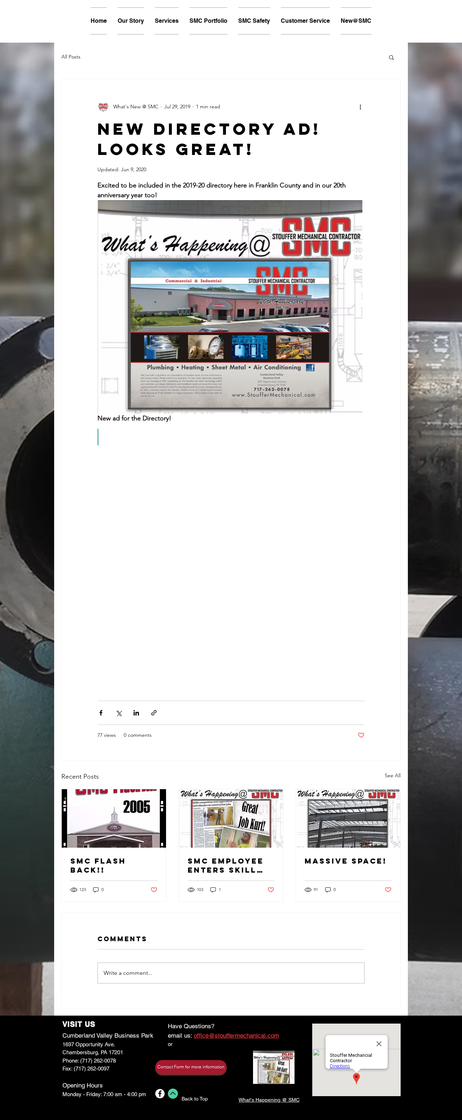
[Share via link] (154, 712)
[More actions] (360, 106)
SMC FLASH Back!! (98, 865)
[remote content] (231, 555)
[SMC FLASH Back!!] (114, 818)
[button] (391, 57)
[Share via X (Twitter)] (118, 712)
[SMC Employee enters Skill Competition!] (231, 818)
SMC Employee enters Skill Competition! (226, 865)
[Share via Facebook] (100, 712)
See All (393, 775)
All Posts (70, 56)
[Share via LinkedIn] (136, 712)
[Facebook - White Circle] (160, 1093)
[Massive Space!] (348, 818)
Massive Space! (346, 860)
